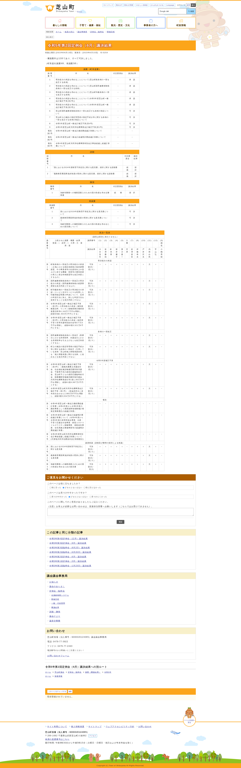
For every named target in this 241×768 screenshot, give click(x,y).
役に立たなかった (93, 487)
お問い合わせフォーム (58, 656)
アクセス (92, 736)
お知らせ (53, 582)
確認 (120, 522)
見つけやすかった (59, 497)
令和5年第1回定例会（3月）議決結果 (67, 561)
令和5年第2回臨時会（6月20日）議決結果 (70, 552)
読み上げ (119, 5)
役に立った (56, 487)
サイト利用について (57, 727)
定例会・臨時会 (97, 32)
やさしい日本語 (142, 5)
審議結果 (55, 607)
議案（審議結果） (93, 672)
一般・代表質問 (58, 603)
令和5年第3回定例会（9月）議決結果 (67, 543)
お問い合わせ (145, 727)
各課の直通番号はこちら (57, 739)
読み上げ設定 (128, 5)
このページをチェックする (57, 691)
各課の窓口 (69, 32)
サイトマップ (108, 5)
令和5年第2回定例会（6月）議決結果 (67, 557)
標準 (188, 5)
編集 (70, 691)
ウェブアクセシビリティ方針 (120, 727)
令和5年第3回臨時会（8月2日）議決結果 (69, 548)
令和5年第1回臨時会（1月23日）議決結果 (70, 566)
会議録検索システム (60, 595)
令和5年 (107, 672)
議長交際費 (54, 621)
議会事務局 (82, 32)
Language (170, 5)
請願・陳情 (54, 612)
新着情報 (58, 676)
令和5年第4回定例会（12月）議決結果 (68, 539)
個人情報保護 (77, 727)
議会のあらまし (57, 586)
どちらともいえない (73, 487)
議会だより (54, 616)
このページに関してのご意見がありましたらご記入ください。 (78, 502)
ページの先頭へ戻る (189, 721)
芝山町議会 (59, 672)
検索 (192, 11)
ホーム (59, 32)
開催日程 (111, 32)
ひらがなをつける (157, 5)
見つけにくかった (99, 497)
